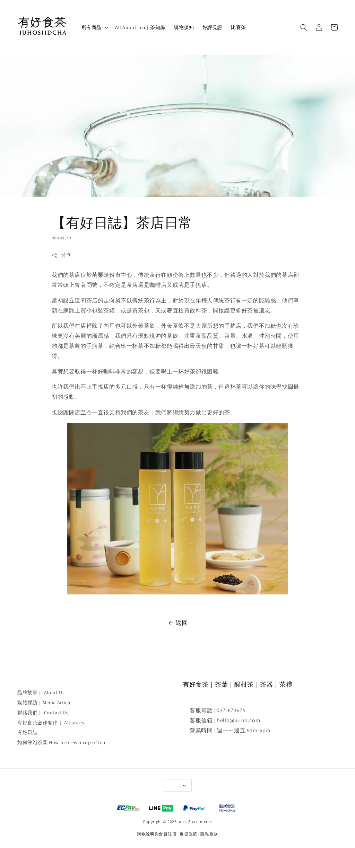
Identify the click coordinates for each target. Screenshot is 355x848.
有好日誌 (27, 732)
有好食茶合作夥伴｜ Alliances (50, 722)
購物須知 (184, 27)
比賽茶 (238, 27)
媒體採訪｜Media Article (44, 702)
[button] (303, 27)
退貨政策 (188, 834)
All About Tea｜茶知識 (140, 27)
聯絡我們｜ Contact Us (43, 712)
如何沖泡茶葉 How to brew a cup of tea (61, 742)
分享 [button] (66, 255)
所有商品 (91, 27)
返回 (181, 623)
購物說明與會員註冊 (156, 834)
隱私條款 (209, 834)
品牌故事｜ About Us (40, 692)
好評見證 (212, 27)
